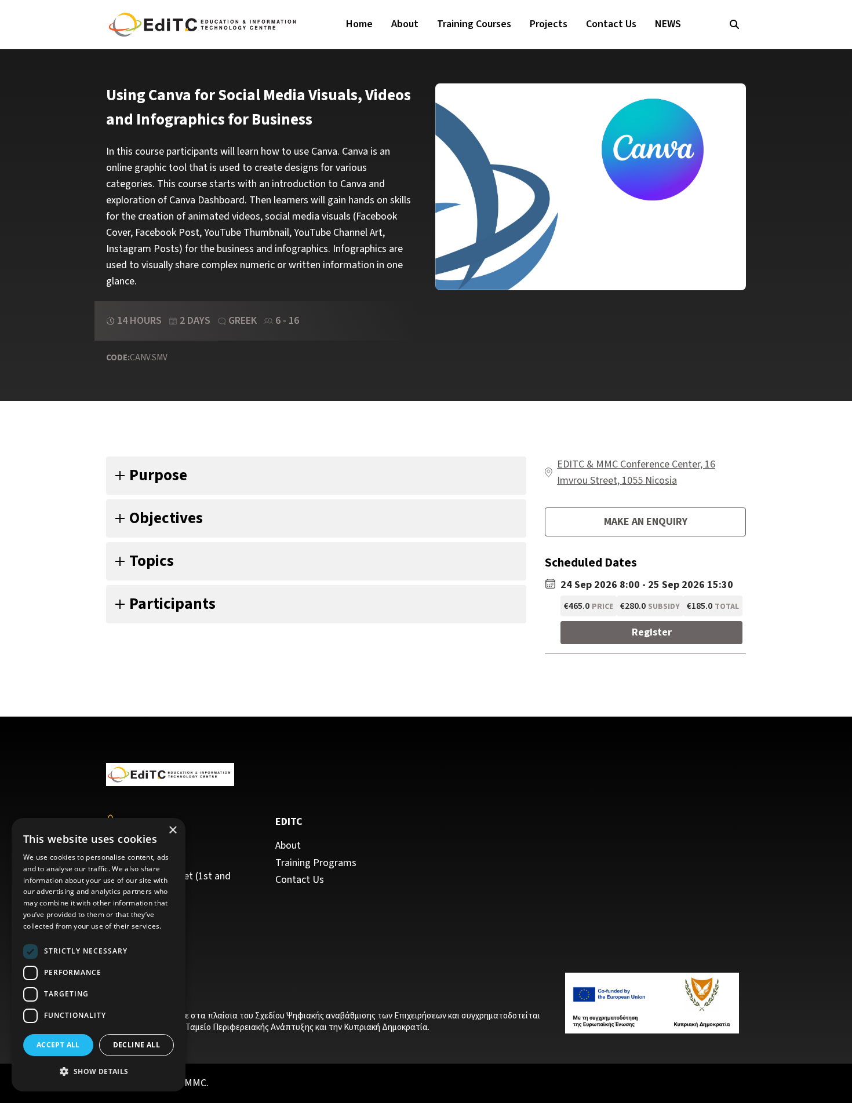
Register (652, 632)
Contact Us (611, 24)
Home (359, 24)
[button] (98, 1072)
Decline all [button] (136, 1045)
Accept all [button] (58, 1045)
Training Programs (315, 863)
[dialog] (98, 954)
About (404, 24)
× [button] (172, 830)
